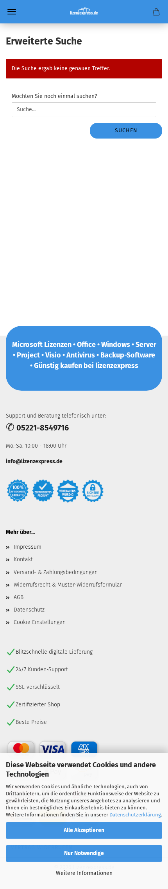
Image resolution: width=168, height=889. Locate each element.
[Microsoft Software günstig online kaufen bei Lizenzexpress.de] (84, 11)
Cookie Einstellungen (40, 622)
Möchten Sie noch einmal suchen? (54, 96)
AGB (18, 597)
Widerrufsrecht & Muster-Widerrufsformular (68, 584)
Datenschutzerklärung (135, 815)
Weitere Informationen (84, 873)
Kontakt (23, 559)
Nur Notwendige (84, 853)
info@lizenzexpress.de (34, 461)
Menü (11, 11)
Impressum (27, 547)
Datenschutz (29, 609)
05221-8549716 (42, 427)
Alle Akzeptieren (84, 830)
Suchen (126, 130)
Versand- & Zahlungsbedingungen (56, 572)
